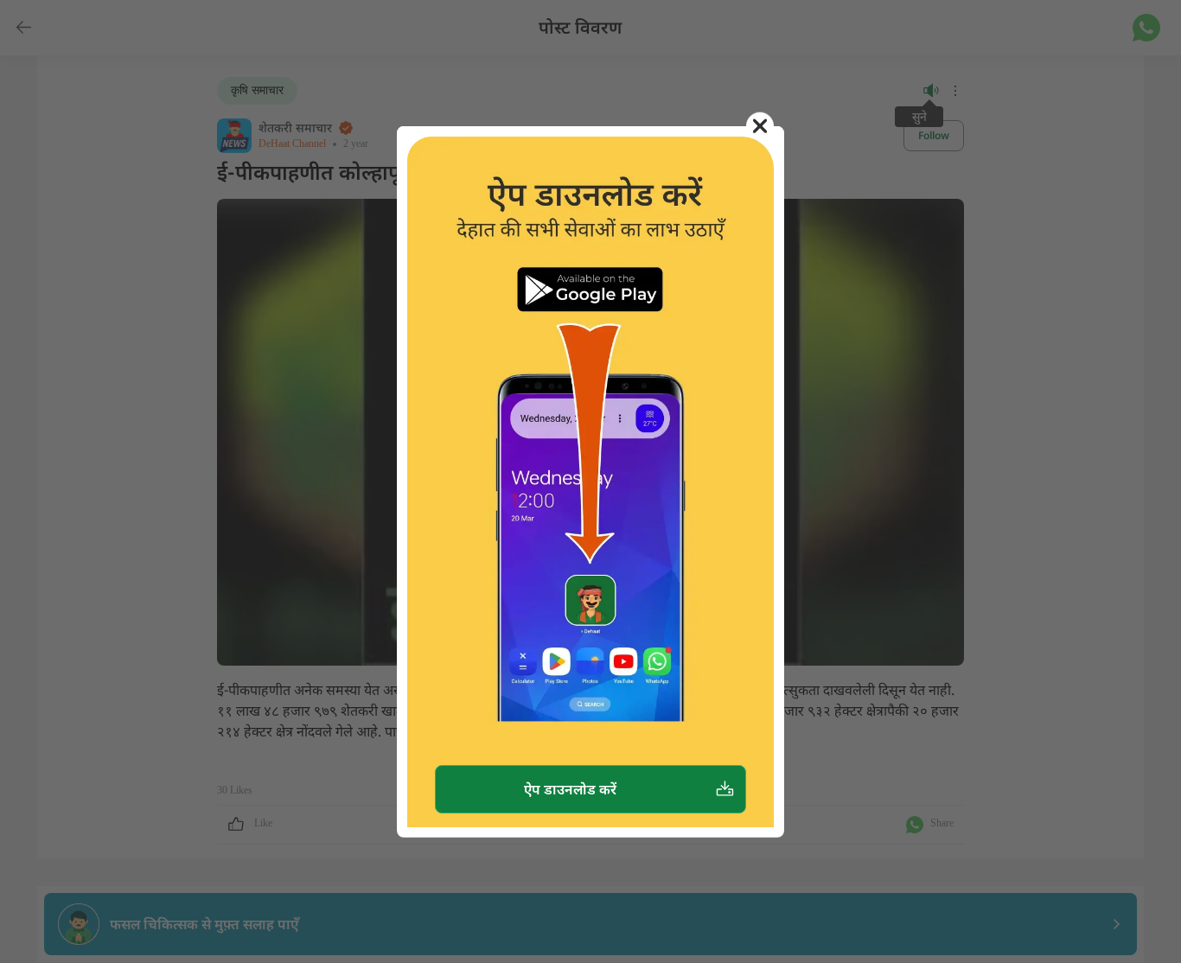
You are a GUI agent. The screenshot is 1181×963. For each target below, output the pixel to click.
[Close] (760, 126)
